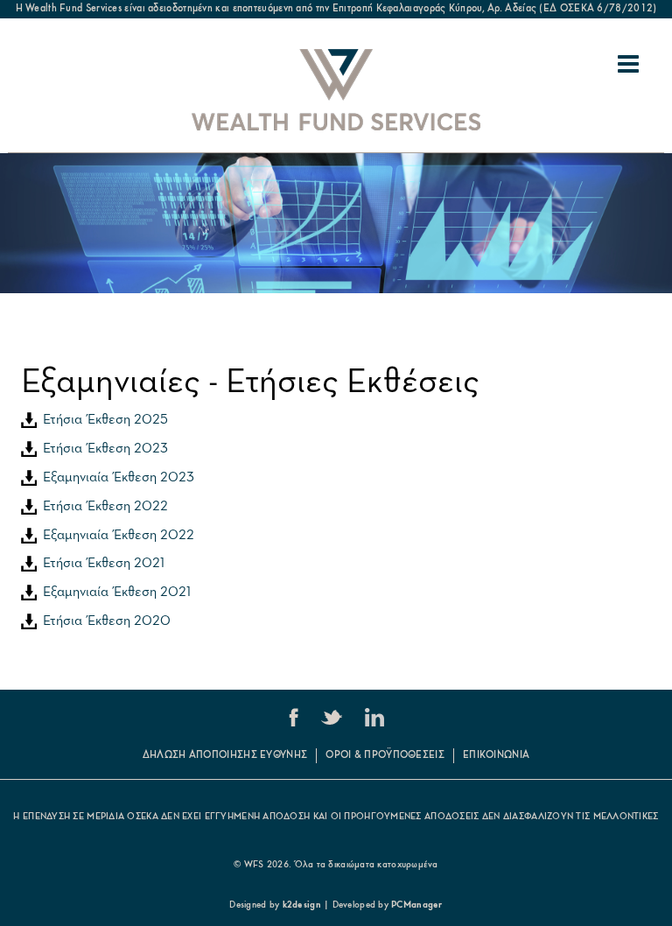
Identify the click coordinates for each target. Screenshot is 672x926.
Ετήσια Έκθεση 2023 (102, 449)
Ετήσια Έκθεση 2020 (104, 621)
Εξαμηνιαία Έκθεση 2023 (115, 478)
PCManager (416, 905)
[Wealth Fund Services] (336, 89)
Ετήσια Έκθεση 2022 (102, 507)
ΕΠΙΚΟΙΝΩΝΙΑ (496, 755)
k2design (302, 905)
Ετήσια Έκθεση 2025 (102, 420)
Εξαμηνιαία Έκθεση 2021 (114, 593)
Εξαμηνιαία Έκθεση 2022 (115, 536)
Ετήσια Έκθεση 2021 (100, 564)
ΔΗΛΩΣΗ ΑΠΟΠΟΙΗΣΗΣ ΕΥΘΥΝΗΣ (225, 755)
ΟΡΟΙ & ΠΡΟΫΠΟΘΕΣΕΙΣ (385, 755)
